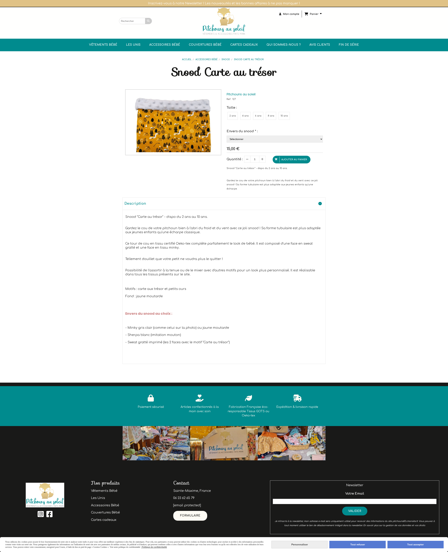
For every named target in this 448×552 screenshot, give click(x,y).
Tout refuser (357, 544)
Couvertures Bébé (105, 512)
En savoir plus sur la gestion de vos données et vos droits (394, 525)
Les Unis (98, 498)
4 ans (245, 116)
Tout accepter (415, 544)
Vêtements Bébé (104, 491)
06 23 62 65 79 (183, 498)
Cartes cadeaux (103, 520)
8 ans (271, 116)
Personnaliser (299, 544)
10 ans (284, 116)
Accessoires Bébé (105, 505)
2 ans (232, 116)
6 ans (258, 116)
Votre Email (354, 493)
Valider (354, 511)
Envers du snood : (242, 131)
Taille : (232, 107)
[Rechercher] (148, 21)
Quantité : (235, 159)
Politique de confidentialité (154, 547)
